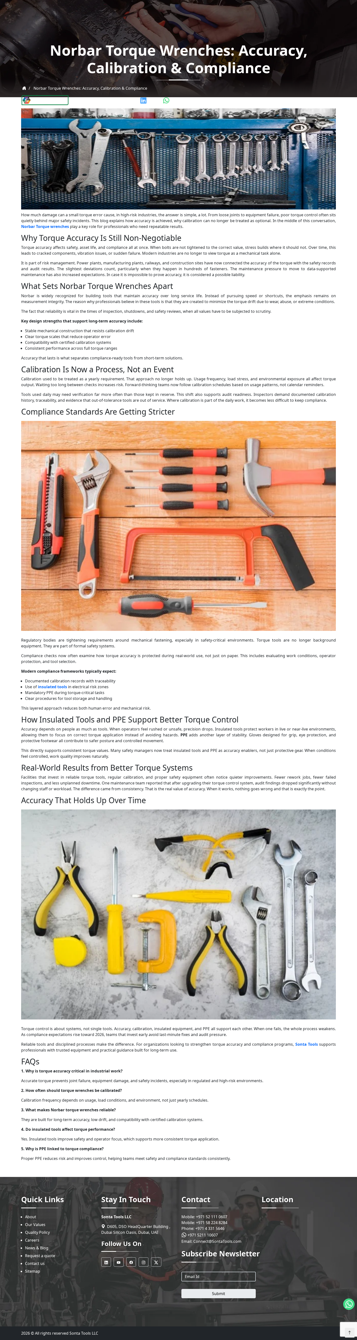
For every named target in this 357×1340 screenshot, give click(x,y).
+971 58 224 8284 (211, 1222)
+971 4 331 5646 (209, 1228)
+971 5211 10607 (202, 1235)
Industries (239, 100)
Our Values (35, 1224)
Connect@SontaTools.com (217, 1241)
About (30, 1216)
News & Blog (36, 1248)
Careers (32, 1240)
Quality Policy (37, 1232)
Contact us (35, 1263)
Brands (195, 100)
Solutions (287, 100)
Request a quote (40, 1255)
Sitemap (32, 1271)
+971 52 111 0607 (211, 1216)
